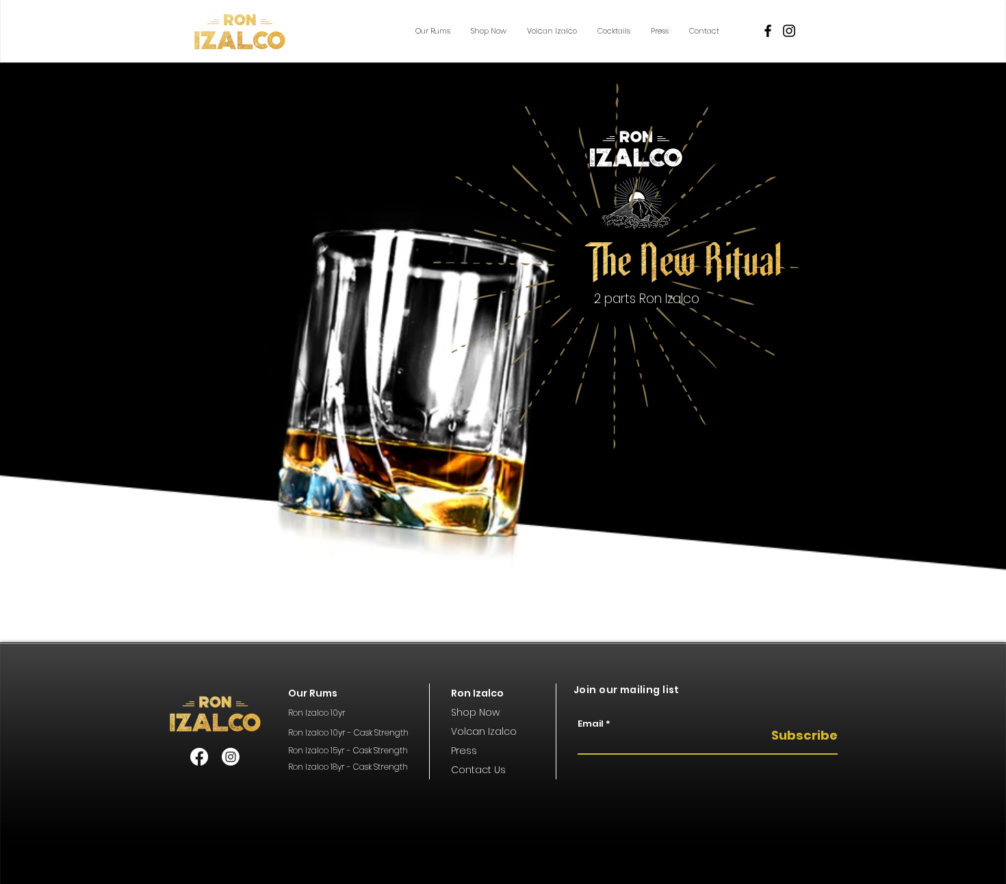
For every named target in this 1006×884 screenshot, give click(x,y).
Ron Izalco (308, 732)
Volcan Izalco (484, 731)
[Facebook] (199, 757)
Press (464, 750)
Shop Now (475, 712)
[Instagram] (231, 757)
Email (591, 723)
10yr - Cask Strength (368, 732)
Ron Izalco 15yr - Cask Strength (348, 750)
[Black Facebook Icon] (768, 31)
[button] (433, 31)
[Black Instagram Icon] (789, 31)
